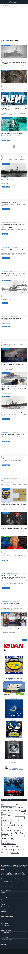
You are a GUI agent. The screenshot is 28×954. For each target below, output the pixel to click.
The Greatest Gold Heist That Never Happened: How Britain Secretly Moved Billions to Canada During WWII (14, 62)
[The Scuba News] (14, 2)
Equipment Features (5, 932)
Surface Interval (6, 186)
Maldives (19, 828)
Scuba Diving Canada (19, 835)
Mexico (4, 830)
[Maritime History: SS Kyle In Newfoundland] (14, 286)
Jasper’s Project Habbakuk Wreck (10, 603)
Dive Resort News (4, 897)
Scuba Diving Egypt (9, 838)
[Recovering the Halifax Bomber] (14, 332)
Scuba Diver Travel (17, 833)
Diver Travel (20, 807)
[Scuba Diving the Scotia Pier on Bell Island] (14, 425)
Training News (4, 909)
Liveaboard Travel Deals (8, 828)
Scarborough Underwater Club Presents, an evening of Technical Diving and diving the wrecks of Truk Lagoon (13, 577)
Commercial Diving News (6, 890)
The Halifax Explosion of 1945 (10, 202)
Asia (3, 804)
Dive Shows (4, 810)
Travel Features (6, 118)
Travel (13, 852)
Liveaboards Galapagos (18, 820)
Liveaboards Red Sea (8, 825)
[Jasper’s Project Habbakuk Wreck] (14, 594)
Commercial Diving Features (6, 920)
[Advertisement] (14, 23)
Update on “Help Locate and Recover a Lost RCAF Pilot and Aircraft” (13, 481)
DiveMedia (8, 952)
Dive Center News (4, 895)
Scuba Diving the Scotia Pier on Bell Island (13, 434)
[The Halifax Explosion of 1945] (14, 192)
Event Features (4, 935)
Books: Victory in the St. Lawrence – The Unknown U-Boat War (12, 365)
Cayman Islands (5, 807)
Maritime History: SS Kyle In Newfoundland (13, 296)
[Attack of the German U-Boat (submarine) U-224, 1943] (14, 378)
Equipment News (4, 902)
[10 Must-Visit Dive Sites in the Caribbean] (14, 124)
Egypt (23, 810)
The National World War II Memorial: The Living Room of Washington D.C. (12, 319)
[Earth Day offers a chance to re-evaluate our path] (14, 542)
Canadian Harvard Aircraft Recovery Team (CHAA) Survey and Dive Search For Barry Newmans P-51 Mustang (13, 226)
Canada (14, 804)
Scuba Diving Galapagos (6, 841)
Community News (4, 892)
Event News (5, 234)
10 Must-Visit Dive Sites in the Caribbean (12, 133)
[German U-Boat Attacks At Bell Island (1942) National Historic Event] (14, 240)
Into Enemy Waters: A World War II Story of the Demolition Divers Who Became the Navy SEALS (14, 110)
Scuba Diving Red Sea (10, 846)
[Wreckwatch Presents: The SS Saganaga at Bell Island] (14, 146)
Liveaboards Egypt (7, 820)
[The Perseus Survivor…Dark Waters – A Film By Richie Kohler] (14, 447)
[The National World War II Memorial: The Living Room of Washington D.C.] (14, 308)
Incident (3, 815)
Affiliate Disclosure (18, 952)
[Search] (26, 2)
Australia (8, 804)
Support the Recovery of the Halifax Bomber (13, 273)
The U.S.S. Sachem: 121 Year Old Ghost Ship (13, 86)
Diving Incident (17, 810)
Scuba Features (6, 209)
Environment (6, 813)
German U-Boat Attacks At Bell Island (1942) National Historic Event (13, 250)
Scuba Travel (7, 849)
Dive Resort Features (5, 927)
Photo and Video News (5, 906)
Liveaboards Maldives (16, 823)
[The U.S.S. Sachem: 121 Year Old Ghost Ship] (14, 76)
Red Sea (5, 833)
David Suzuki (13, 807)
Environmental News (7, 536)
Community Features (5, 923)
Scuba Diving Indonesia (18, 841)
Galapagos (23, 813)
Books (4, 92)
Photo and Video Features (6, 939)
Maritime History (6, 45)
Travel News (3, 911)
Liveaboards (19, 818)
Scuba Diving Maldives (9, 843)
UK (17, 852)
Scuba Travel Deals (19, 849)
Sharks (3, 852)
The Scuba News (13, 950)
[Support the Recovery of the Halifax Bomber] (14, 263)
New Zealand (9, 830)
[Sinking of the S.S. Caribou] (14, 170)
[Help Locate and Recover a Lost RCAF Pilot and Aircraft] (14, 495)
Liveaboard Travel (20, 825)
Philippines (19, 830)
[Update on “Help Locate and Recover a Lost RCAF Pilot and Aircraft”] (14, 471)
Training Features (4, 942)
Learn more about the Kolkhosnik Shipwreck (13, 412)
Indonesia (9, 815)
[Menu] (2, 2)
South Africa (8, 852)
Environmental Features (6, 930)
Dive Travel (10, 810)
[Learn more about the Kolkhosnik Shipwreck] (14, 402)
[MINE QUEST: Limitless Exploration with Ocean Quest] (14, 518)
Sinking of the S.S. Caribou (9, 179)
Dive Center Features (5, 925)
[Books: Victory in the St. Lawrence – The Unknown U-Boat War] (14, 355)
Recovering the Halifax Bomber (10, 342)
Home (3, 5)
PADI (14, 830)
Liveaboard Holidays (8, 818)
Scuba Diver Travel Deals (8, 836)
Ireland (14, 815)
